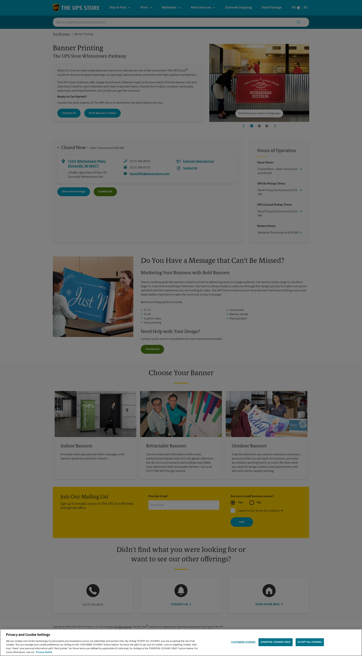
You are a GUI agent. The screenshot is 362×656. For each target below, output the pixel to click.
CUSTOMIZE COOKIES (243, 642)
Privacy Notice (44, 652)
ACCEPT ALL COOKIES (310, 642)
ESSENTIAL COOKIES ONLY (276, 642)
